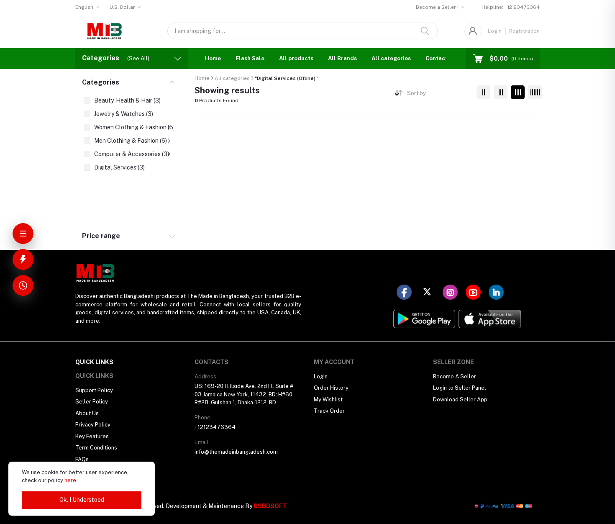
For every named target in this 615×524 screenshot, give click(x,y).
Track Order (329, 411)
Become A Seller (454, 376)
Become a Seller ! (437, 7)
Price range (101, 236)
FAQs (82, 459)
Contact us (440, 58)
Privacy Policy (92, 424)
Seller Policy (91, 401)
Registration (524, 31)
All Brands (342, 58)
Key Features (92, 436)
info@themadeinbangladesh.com (236, 452)
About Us (87, 413)
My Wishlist (328, 399)
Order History (331, 388)
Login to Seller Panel (459, 388)
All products (296, 58)
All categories (391, 58)
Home (213, 58)
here (70, 480)
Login (495, 31)
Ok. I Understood (81, 499)
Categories (100, 82)
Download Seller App (460, 399)
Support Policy (94, 390)
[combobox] (438, 95)
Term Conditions (96, 447)
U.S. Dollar (122, 7)
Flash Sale (250, 58)
